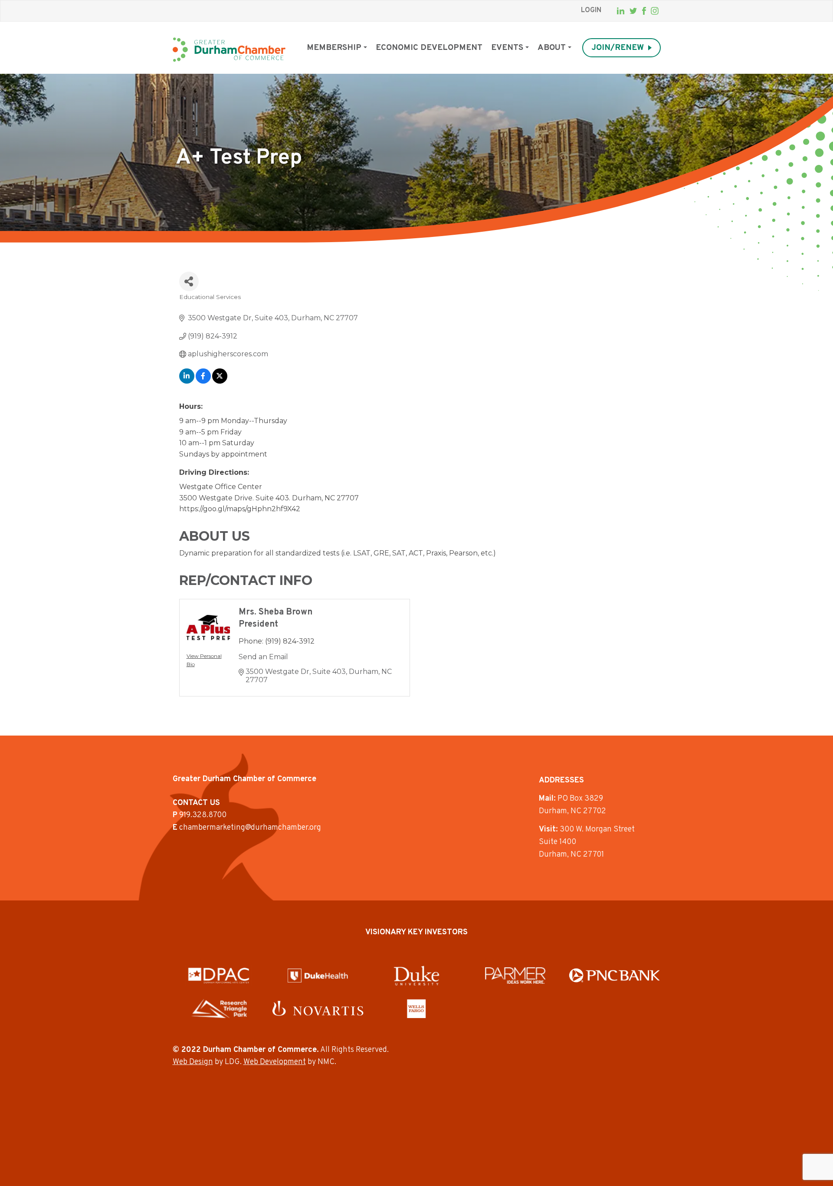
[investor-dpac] (218, 975)
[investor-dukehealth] (318, 975)
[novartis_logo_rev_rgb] (318, 1008)
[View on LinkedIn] (186, 381)
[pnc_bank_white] (614, 975)
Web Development (274, 1062)
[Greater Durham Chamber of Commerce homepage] (229, 49)
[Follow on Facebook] (644, 10)
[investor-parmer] (515, 975)
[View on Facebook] (203, 381)
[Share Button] (189, 281)
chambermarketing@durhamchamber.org (250, 828)
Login (591, 10)
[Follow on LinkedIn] (620, 11)
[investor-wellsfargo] (416, 1008)
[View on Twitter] (219, 381)
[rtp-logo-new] (219, 1008)
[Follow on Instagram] (655, 11)
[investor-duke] (416, 976)
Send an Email (263, 657)
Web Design (193, 1062)
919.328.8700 (202, 815)
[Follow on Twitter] (633, 11)
